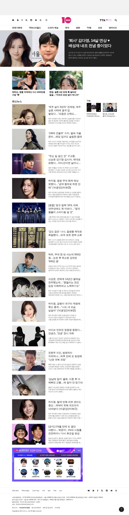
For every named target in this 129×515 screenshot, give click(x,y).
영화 (78, 28)
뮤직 (67, 28)
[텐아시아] (66, 20)
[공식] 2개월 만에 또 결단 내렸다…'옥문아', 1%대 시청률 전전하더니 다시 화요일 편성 (65, 430)
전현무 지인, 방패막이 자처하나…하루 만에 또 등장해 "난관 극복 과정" (65, 356)
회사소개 (14, 507)
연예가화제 (17, 28)
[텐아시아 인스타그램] (31, 20)
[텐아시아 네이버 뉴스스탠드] (36, 20)
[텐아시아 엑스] (26, 20)
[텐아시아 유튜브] (13, 20)
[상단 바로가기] (121, 509)
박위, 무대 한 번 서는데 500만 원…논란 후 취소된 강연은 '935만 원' (64, 258)
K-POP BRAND (25, 455)
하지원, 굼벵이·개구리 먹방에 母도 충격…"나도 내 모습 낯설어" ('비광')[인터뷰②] (64, 307)
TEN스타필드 (35, 28)
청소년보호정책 (36, 507)
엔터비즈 (113, 28)
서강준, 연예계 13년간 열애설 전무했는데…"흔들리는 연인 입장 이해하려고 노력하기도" (64, 282)
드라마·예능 (53, 28)
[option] (47, 468)
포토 (100, 28)
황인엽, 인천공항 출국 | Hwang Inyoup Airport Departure (110, 116)
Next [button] (79, 468)
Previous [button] (16, 468)
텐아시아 (22, 511)
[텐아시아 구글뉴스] (40, 20)
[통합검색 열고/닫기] (116, 20)
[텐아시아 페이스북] (97, 490)
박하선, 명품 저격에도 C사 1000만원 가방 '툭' (28, 93)
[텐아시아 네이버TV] (18, 20)
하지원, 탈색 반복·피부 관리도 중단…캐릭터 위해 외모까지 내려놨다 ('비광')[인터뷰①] (64, 405)
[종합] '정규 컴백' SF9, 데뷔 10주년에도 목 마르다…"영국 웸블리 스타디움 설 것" (64, 208)
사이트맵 (57, 507)
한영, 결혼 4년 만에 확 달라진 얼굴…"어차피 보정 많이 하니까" (64, 93)
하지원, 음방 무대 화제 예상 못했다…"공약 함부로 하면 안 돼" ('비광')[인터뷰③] (64, 184)
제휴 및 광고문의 (48, 507)
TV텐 (89, 28)
